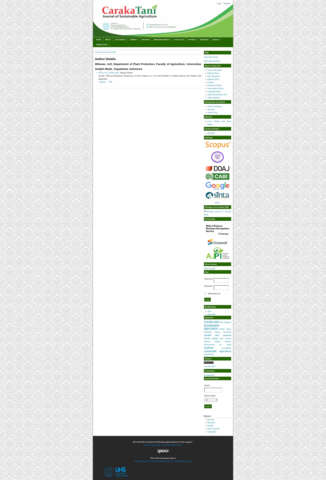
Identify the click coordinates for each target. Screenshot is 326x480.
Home (98, 39)
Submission (101, 44)
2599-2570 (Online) (212, 61)
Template (211, 109)
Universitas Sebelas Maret (171, 445)
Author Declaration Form (217, 95)
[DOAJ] (217, 171)
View (209, 311)
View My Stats (209, 366)
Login (219, 3)
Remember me (214, 294)
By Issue (210, 419)
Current (134, 39)
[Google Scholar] (217, 190)
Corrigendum (209, 375)
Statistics (179, 39)
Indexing (204, 39)
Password (208, 286)
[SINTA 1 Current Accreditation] (217, 199)
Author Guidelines (214, 106)
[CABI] (217, 180)
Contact (210, 82)
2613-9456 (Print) (211, 57)
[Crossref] (217, 242)
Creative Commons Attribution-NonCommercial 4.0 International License (163, 461)
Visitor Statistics (213, 98)
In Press (192, 39)
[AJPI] (217, 261)
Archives (145, 39)
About (108, 39)
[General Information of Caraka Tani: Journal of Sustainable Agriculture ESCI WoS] (217, 164)
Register (227, 3)
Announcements (162, 39)
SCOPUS (211, 133)
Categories (120, 39)
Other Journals (213, 429)
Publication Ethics (214, 85)
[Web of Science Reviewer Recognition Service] (217, 237)
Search (215, 39)
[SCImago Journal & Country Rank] (217, 215)
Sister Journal (209, 269)
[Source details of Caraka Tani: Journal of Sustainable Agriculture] (217, 148)
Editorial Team (213, 73)
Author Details (111, 52)
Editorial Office (213, 79)
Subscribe (211, 314)
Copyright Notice (214, 91)
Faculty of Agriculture (151, 445)
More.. (217, 203)
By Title (210, 426)
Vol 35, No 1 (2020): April (108, 73)
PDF (110, 82)
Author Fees (212, 112)
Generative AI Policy (215, 88)
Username (208, 279)
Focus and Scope (214, 70)
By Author (211, 423)
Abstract (102, 82)
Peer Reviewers (213, 76)
